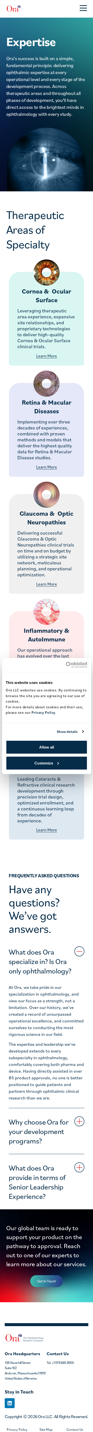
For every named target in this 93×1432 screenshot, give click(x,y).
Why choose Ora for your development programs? (38, 1131)
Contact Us (74, 1429)
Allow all (46, 747)
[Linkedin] (10, 1403)
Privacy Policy (17, 1429)
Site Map (46, 1429)
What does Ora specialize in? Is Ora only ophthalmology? (40, 961)
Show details (67, 731)
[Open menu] (83, 8)
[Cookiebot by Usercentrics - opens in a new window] (66, 665)
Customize (43, 763)
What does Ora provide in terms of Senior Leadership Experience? (37, 1182)
